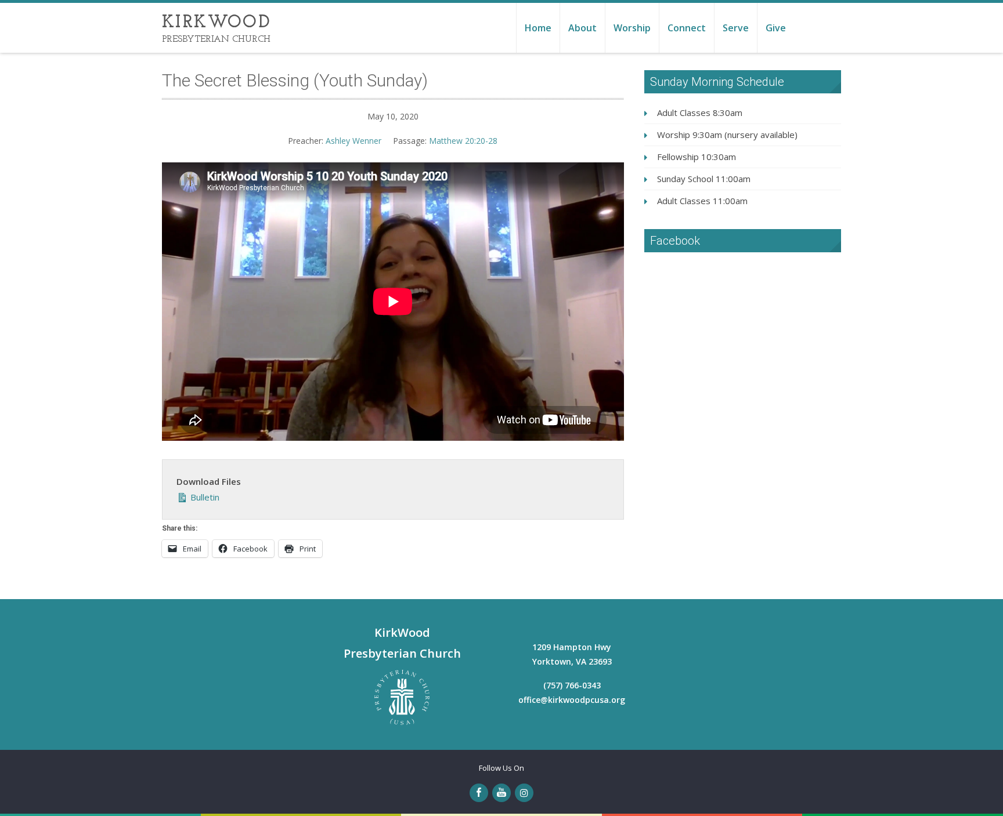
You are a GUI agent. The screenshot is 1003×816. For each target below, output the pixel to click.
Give (776, 27)
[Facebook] (479, 793)
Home (538, 27)
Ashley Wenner (353, 140)
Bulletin (203, 497)
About (582, 27)
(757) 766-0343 (572, 685)
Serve (736, 27)
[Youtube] (501, 793)
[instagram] (524, 793)
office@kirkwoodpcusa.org (571, 699)
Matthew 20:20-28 (463, 140)
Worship (632, 27)
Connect (687, 27)
